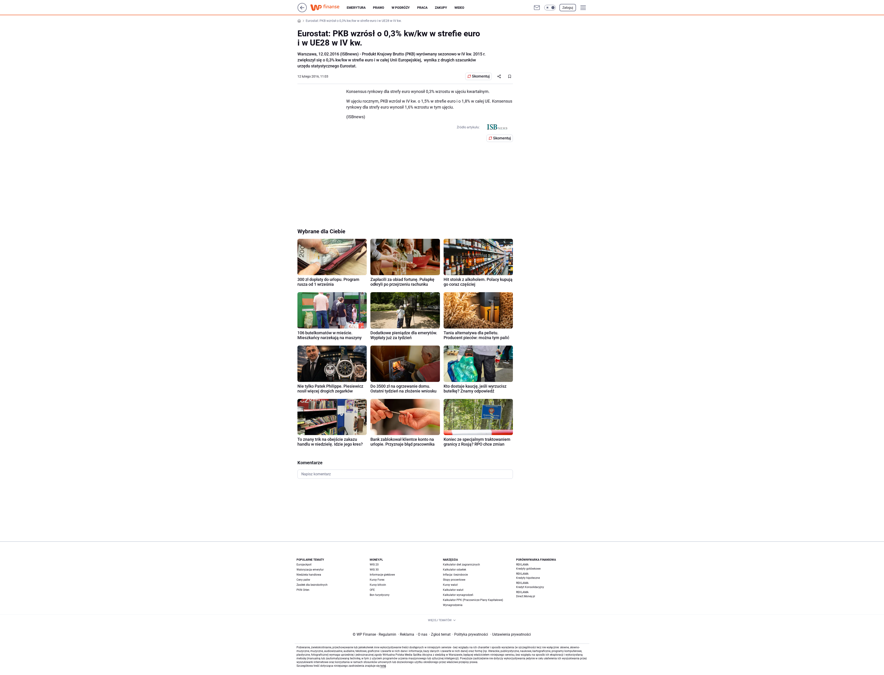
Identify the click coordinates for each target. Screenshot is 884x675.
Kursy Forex (377, 579)
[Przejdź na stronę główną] (302, 11)
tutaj (383, 665)
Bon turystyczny (380, 595)
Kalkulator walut (453, 589)
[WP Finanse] (328, 7)
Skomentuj (481, 76)
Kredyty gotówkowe (528, 568)
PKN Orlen (303, 589)
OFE (372, 589)
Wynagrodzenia (452, 605)
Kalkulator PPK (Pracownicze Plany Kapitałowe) (473, 600)
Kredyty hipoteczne (528, 578)
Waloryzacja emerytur (310, 569)
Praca (422, 7)
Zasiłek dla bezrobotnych (312, 584)
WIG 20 (374, 564)
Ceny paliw (303, 579)
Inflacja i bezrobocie (455, 574)
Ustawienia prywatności (510, 634)
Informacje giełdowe (382, 574)
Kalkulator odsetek (454, 569)
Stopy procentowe (454, 579)
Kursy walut (450, 584)
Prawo (378, 7)
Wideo (459, 7)
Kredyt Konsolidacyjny (530, 587)
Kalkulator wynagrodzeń (458, 595)
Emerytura (356, 7)
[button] (550, 7)
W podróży (401, 7)
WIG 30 (374, 569)
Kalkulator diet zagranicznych (461, 564)
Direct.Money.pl (525, 596)
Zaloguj (567, 7)
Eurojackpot (304, 564)
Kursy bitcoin (378, 584)
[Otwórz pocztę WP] (537, 7)
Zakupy (441, 7)
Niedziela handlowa (309, 574)
